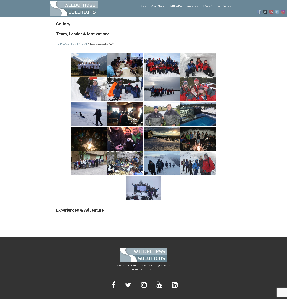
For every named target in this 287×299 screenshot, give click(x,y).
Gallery (207, 5)
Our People (175, 5)
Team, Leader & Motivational (71, 44)
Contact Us (224, 5)
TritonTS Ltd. (149, 269)
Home (143, 5)
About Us (192, 5)
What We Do (157, 5)
